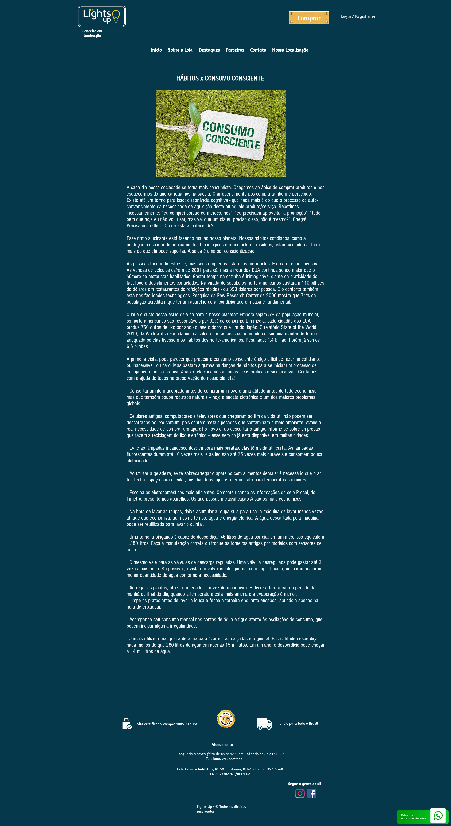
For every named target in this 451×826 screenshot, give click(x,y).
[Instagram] (300, 793)
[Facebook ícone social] (311, 793)
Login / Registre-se (358, 16)
